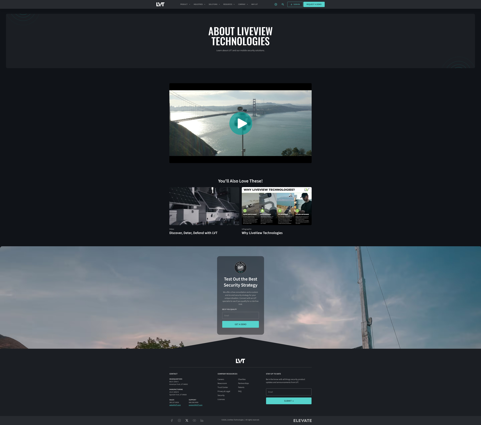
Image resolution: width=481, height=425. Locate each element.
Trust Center (223, 387)
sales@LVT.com (175, 405)
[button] (185, 4)
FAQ (240, 391)
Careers (221, 379)
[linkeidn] (201, 420)
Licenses (221, 399)
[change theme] (275, 4)
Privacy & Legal (224, 391)
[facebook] (171, 420)
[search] (282, 4)
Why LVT (254, 4)
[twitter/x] (186, 420)
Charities (242, 379)
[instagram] (179, 420)
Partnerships (243, 383)
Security (221, 395)
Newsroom (222, 383)
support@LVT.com (195, 405)
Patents (241, 387)
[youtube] (194, 420)
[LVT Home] (160, 4)
